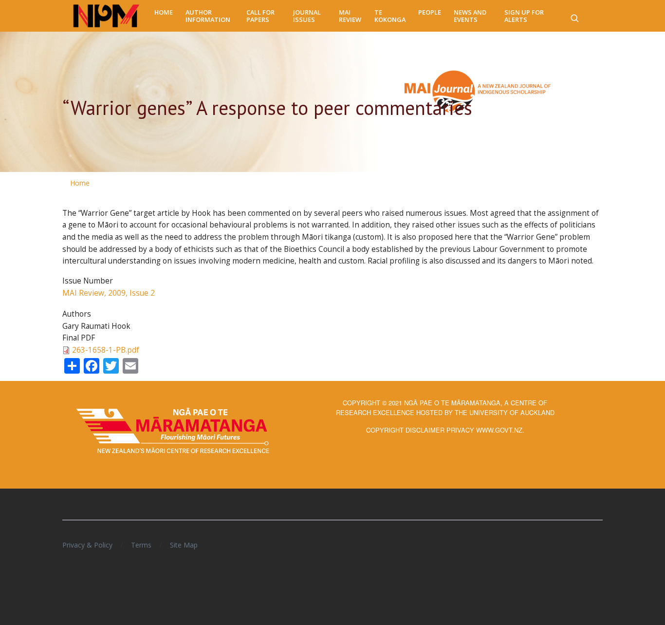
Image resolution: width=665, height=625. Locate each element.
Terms (141, 544)
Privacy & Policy (87, 544)
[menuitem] (163, 12)
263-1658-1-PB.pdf (105, 350)
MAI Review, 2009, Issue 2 (108, 293)
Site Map (184, 544)
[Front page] (106, 16)
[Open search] (574, 16)
